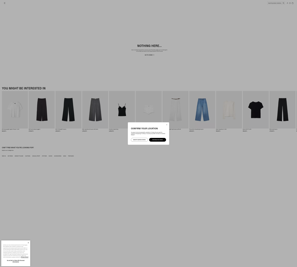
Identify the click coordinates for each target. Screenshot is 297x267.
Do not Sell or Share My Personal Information (16, 261)
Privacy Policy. (24, 257)
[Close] (28, 242)
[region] (15, 253)
